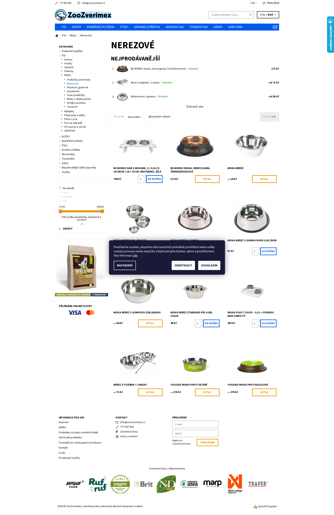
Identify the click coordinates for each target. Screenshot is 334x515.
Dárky (218, 27)
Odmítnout (183, 265)
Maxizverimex (177, 468)
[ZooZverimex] (83, 15)
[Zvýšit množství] (144, 177)
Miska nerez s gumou (149, 97)
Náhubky (69, 111)
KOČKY (76, 27)
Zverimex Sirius (129, 432)
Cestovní (72, 107)
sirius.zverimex (129, 436)
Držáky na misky (76, 103)
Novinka (67, 197)
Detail (207, 179)
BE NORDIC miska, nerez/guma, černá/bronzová (164, 69)
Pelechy (69, 71)
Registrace (177, 440)
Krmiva (68, 60)
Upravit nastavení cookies (128, 506)
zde (135, 255)
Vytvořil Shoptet (267, 506)
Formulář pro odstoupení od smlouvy (80, 443)
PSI (64, 27)
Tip (65, 201)
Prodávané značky (69, 458)
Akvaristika (175, 27)
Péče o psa (70, 119)
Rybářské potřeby (100, 27)
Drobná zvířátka (147, 27)
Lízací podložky (76, 95)
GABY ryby (235, 27)
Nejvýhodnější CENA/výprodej (79, 168)
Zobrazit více (194, 107)
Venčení (68, 67)
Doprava (63, 422)
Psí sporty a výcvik (75, 127)
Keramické (73, 91)
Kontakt (63, 448)
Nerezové (72, 84)
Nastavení (125, 265)
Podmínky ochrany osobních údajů (78, 432)
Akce (66, 193)
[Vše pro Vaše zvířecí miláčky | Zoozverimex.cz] (57, 35)
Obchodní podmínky (70, 437)
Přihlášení (273, 3)
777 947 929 (65, 3)
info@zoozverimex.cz (93, 3)
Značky (66, 172)
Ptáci (124, 27)
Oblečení (69, 131)
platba (62, 427)
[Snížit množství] (144, 181)
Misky (67, 75)
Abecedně (134, 117)
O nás (62, 453)
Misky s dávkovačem (79, 99)
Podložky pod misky (78, 80)
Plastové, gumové (77, 87)
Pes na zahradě (73, 123)
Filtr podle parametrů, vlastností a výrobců (81, 218)
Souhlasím (209, 265)
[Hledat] (251, 15)
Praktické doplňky (72, 51)
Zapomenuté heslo (181, 443)
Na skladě (68, 188)
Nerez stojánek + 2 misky (151, 83)
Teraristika (198, 27)
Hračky (68, 63)
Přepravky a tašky (74, 115)
